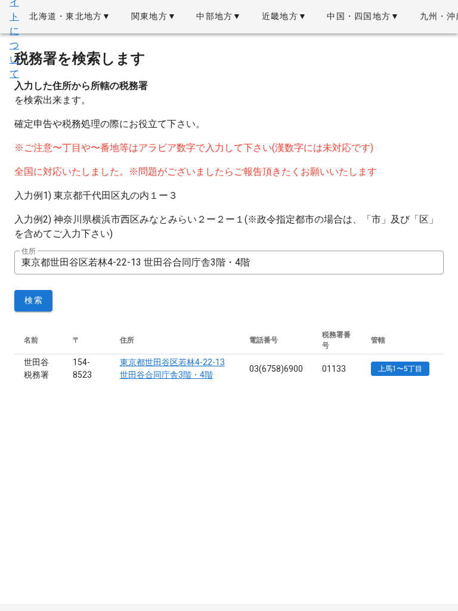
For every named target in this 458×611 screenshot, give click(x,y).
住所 (28, 251)
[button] (70, 16)
